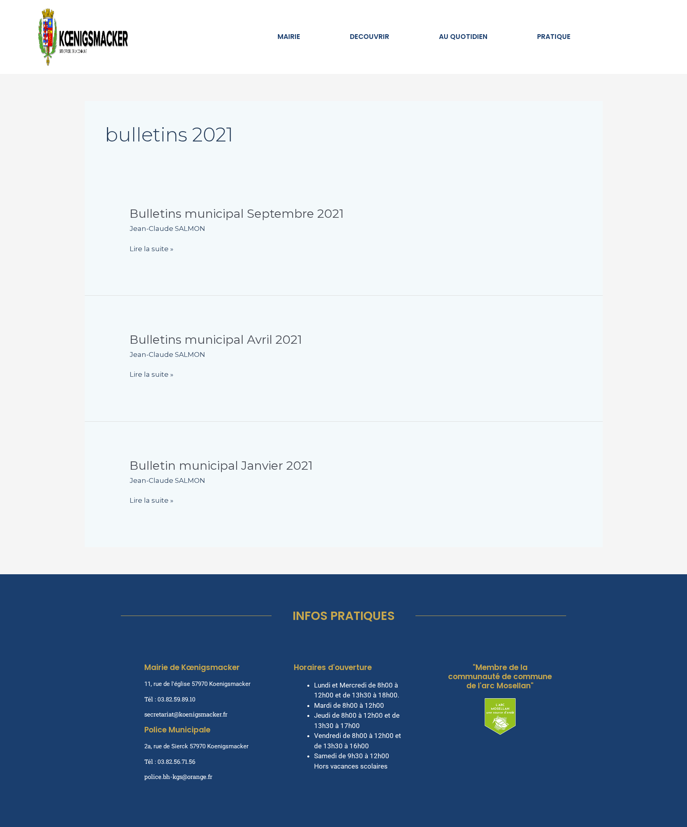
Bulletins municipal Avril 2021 (216, 339)
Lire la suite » (151, 248)
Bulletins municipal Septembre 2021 (237, 213)
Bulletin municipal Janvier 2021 (221, 465)
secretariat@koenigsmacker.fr (185, 714)
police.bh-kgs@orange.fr (178, 777)
